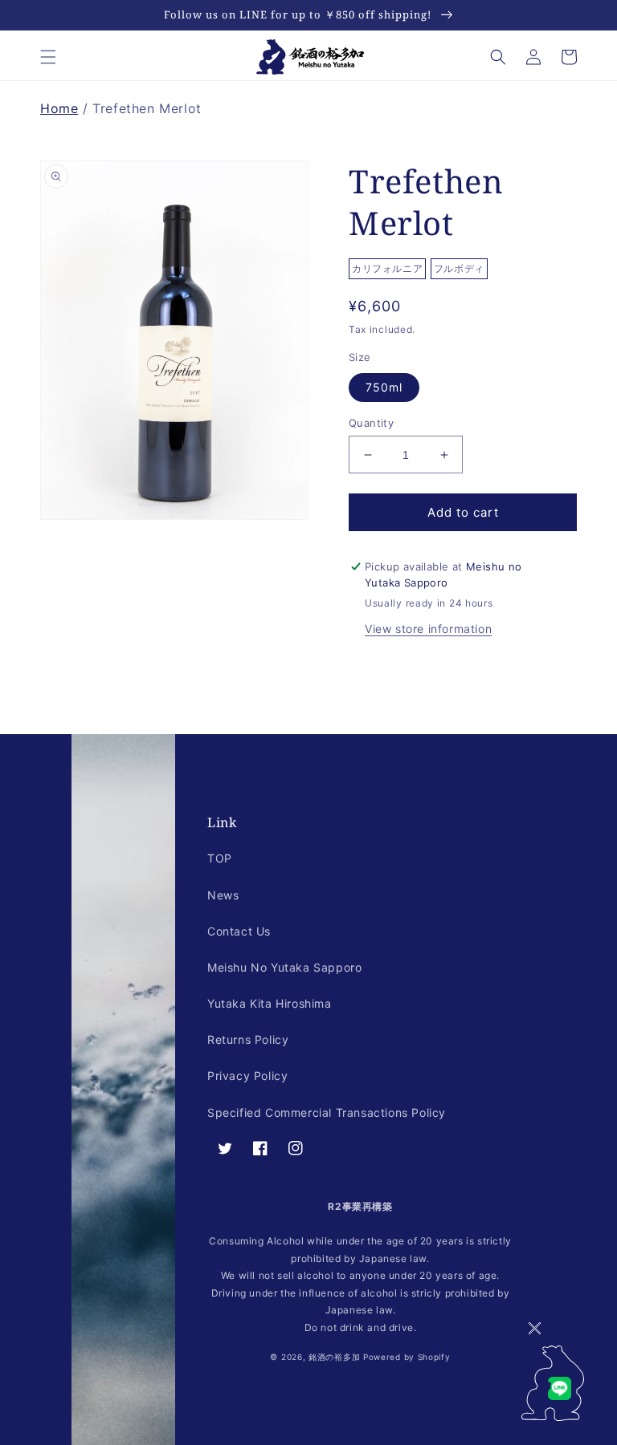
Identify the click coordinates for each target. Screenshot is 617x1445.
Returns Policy (247, 1039)
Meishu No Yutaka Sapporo (284, 967)
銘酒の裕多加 (334, 1357)
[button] (48, 57)
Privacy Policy (247, 1075)
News (223, 895)
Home (59, 108)
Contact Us (239, 931)
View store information (428, 628)
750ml (384, 387)
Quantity (371, 422)
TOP (219, 858)
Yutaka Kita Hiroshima (269, 1003)
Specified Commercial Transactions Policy (326, 1112)
